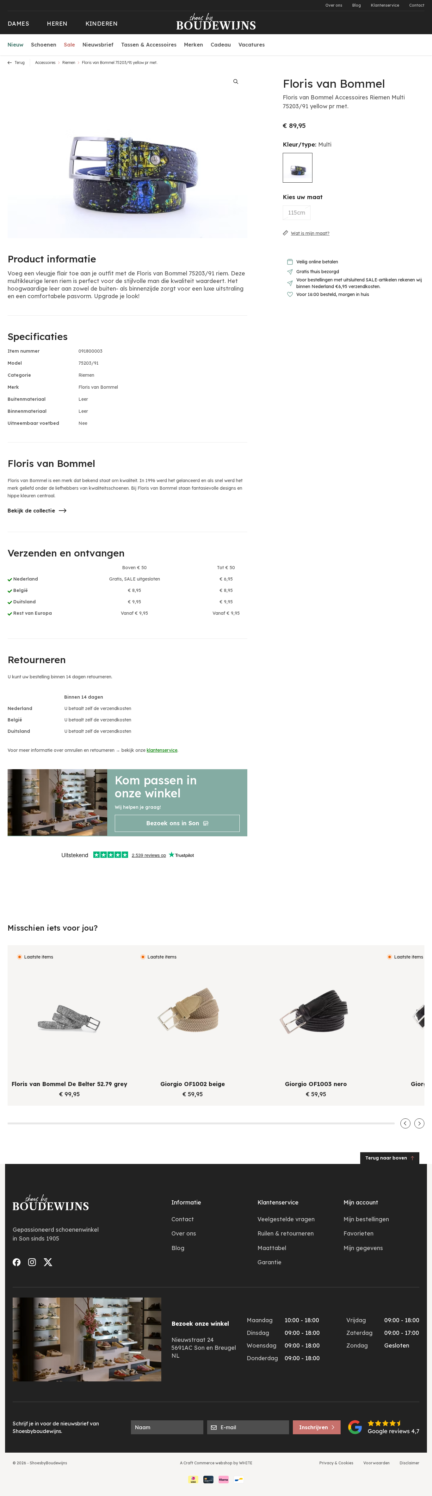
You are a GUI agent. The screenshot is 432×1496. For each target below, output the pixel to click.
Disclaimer (409, 1463)
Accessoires (45, 62)
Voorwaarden (376, 1463)
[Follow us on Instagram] (32, 1262)
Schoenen (43, 44)
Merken (193, 44)
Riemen (68, 62)
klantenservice (162, 750)
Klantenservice (385, 5)
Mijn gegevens (363, 1248)
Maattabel (271, 1248)
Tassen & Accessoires (148, 44)
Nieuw (15, 44)
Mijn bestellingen (366, 1219)
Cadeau (221, 44)
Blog (356, 5)
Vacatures (251, 44)
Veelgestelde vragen (286, 1219)
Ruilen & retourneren (285, 1233)
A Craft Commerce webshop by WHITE (216, 1463)
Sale (69, 44)
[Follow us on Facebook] (17, 1262)
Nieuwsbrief (98, 44)
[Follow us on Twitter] (48, 1262)
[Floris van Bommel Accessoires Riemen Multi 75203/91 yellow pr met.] (297, 167)
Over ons (333, 5)
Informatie (186, 1202)
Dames (18, 23)
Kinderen (101, 23)
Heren (57, 23)
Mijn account (360, 1202)
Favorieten (358, 1233)
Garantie (269, 1262)
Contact (416, 5)
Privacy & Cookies (336, 1463)
